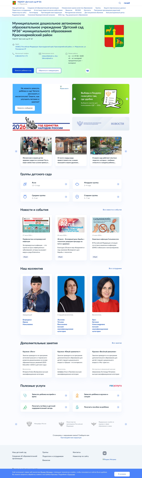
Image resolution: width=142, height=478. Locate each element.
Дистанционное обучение (94, 12)
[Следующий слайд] (126, 151)
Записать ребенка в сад (23, 70)
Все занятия (117, 343)
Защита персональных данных (115, 8)
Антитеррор (33, 12)
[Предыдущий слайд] (16, 151)
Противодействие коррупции (51, 12)
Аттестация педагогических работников (48, 10)
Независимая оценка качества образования (77, 8)
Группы (98, 8)
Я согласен (122, 474)
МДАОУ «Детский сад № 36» (30, 2)
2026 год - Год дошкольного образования (73, 15)
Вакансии (69, 10)
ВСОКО (78, 10)
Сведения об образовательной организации (43, 8)
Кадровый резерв (18, 15)
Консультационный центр (115, 12)
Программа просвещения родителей (107, 10)
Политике (71, 474)
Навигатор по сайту (19, 12)
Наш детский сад (18, 8)
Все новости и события (112, 210)
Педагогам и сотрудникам (21, 10)
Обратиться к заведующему (49, 70)
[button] (120, 3)
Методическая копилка (73, 12)
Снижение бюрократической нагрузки (41, 15)
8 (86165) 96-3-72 (21, 56)
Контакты (87, 10)
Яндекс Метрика (46, 472)
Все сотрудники (115, 268)
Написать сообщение (25, 108)
